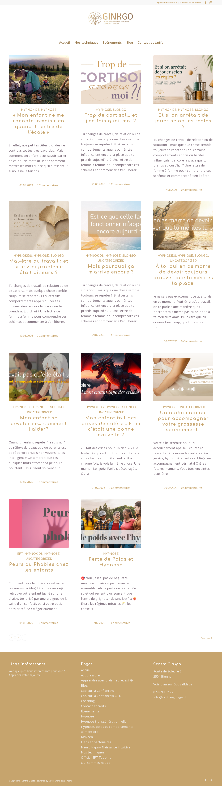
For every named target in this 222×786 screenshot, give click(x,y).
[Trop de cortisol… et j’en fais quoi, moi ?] (111, 79)
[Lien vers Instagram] (210, 2)
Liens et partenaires (190, 2)
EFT (20, 553)
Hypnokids (30, 109)
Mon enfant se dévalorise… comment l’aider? (39, 424)
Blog (84, 685)
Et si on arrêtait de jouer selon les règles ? (183, 121)
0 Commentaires (47, 185)
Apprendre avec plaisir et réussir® (107, 680)
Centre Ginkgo (28, 780)
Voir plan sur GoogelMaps (172, 684)
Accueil (86, 670)
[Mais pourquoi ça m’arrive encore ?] (111, 225)
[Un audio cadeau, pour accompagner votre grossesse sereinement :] (183, 377)
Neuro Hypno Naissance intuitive (105, 747)
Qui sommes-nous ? (167, 2)
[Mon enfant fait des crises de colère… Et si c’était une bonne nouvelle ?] (111, 377)
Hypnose (48, 109)
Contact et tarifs (93, 706)
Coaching (88, 701)
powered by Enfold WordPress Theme (54, 780)
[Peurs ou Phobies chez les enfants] (39, 523)
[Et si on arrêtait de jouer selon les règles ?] (183, 79)
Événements (90, 711)
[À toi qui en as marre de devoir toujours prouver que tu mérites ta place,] (183, 225)
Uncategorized (110, 260)
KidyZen (87, 737)
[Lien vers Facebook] (205, 2)
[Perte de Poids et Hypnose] (111, 523)
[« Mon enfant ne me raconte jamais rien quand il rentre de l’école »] (39, 79)
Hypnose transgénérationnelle (103, 721)
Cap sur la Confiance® (97, 691)
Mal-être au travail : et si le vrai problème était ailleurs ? (38, 267)
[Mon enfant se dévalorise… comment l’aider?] (39, 377)
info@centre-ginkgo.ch (170, 697)
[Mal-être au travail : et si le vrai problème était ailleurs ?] (39, 225)
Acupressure (90, 675)
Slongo (119, 109)
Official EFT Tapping (96, 757)
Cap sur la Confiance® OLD (101, 696)
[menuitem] (167, 2)
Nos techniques (92, 752)
